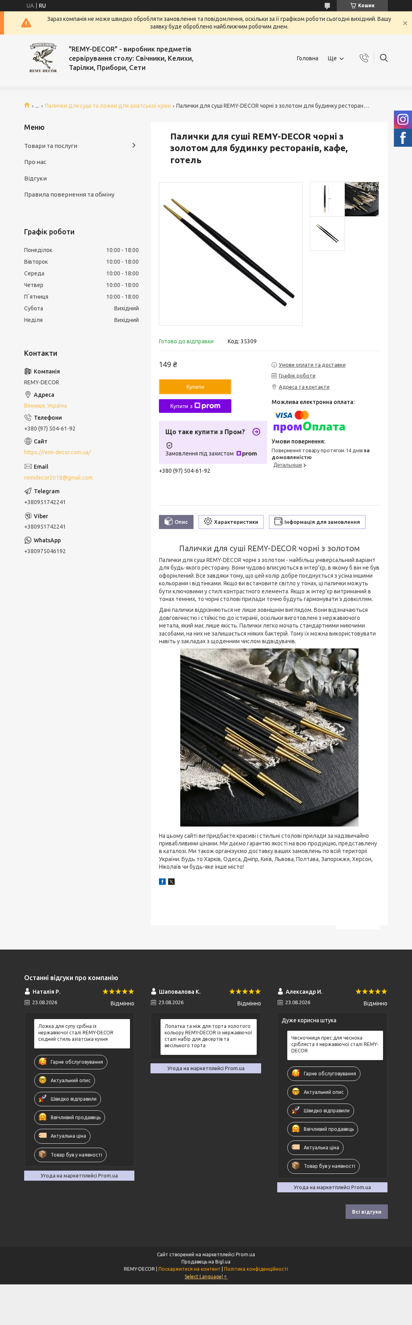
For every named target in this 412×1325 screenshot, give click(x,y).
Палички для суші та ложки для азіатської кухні (108, 106)
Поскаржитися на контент (189, 1269)
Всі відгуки (366, 1211)
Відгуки (35, 178)
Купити (195, 387)
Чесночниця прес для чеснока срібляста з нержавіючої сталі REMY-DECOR (334, 1044)
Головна (307, 58)
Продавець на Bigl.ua (206, 1261)
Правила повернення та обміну (69, 194)
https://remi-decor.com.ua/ (57, 452)
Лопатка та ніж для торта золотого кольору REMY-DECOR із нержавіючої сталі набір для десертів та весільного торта (208, 1035)
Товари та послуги (50, 145)
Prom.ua (245, 1254)
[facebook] (162, 883)
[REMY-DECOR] (43, 58)
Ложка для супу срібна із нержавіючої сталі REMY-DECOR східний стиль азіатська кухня (75, 1032)
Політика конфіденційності (256, 1269)
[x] (171, 883)
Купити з (181, 406)
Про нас (35, 161)
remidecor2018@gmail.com (58, 477)
